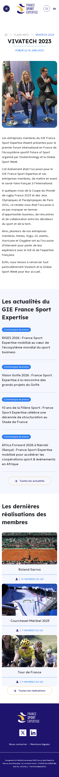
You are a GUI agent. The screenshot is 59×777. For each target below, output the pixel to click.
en (54, 8)
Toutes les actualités (32, 480)
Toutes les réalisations (31, 690)
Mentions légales (40, 744)
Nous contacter (18, 744)
